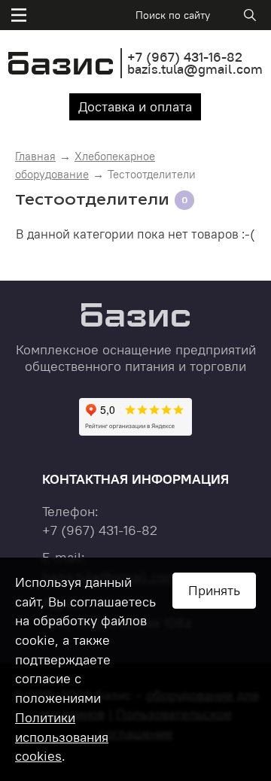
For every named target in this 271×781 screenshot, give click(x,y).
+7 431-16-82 (184, 56)
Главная (35, 156)
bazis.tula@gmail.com (195, 68)
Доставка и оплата (135, 106)
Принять (214, 590)
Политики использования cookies (61, 736)
